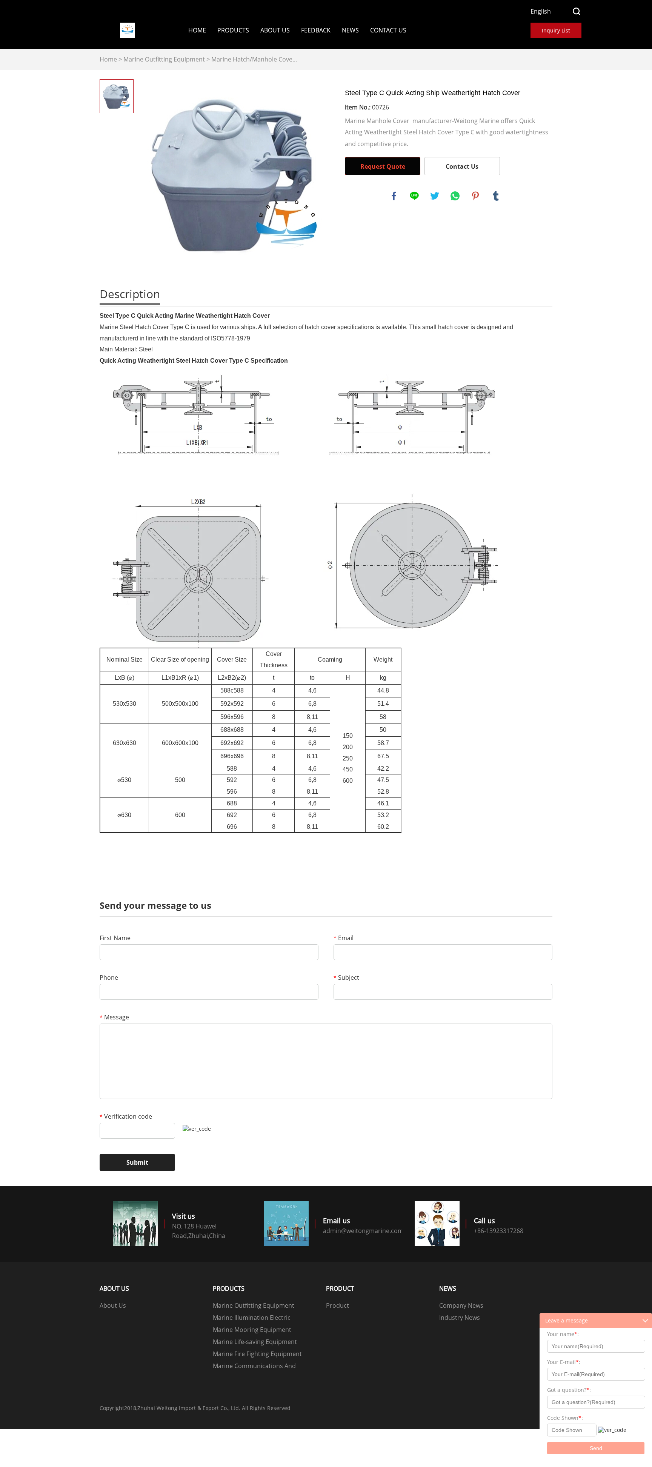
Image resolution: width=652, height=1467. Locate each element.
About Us (275, 30)
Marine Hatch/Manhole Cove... (254, 59)
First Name (115, 938)
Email (344, 938)
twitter (434, 196)
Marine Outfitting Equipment (164, 59)
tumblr (495, 196)
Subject (346, 977)
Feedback (316, 30)
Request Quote (382, 166)
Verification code (126, 1116)
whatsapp (455, 196)
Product (337, 1305)
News (350, 30)
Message (114, 1017)
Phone (109, 977)
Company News (461, 1305)
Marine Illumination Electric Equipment (252, 1318)
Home (197, 30)
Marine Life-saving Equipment (255, 1342)
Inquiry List (556, 30)
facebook (394, 196)
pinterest (475, 196)
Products (233, 30)
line (414, 196)
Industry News (459, 1317)
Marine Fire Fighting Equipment (257, 1354)
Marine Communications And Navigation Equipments (254, 1367)
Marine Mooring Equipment (252, 1329)
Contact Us (388, 30)
